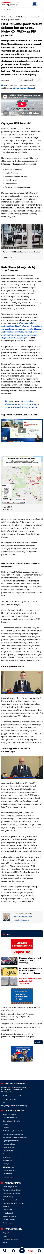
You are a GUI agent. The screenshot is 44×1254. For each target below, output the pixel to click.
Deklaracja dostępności (10, 1099)
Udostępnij (28, 80)
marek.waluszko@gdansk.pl (23, 917)
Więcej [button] (37, 1042)
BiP (4, 1102)
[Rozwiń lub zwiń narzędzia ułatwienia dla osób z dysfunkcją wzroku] (39, 1251)
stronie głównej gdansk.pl (24, 88)
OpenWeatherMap (21, 1106)
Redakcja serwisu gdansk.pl (12, 1096)
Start (3, 17)
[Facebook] (13, 1251)
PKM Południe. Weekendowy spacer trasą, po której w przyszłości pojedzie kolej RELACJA (22, 404)
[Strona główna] (4, 1251)
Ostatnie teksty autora (21, 920)
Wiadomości (11, 17)
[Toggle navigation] (41, 4)
